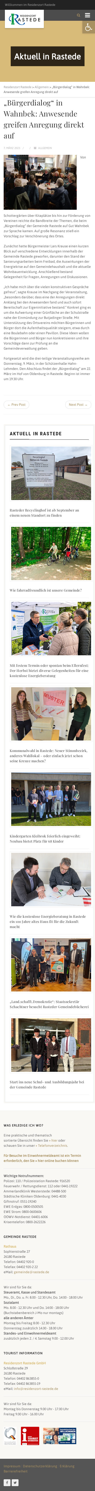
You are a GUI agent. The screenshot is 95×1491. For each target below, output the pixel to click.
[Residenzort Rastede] (24, 19)
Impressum (12, 1466)
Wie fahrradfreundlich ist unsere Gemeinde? (46, 590)
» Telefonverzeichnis (51, 1145)
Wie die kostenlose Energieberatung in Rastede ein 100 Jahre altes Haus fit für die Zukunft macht (48, 921)
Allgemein (45, 147)
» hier (53, 1140)
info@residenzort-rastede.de (36, 1389)
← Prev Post (16, 405)
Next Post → (78, 405)
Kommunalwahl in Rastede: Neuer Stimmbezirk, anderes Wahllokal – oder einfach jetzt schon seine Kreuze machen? (49, 755)
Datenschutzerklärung (40, 1466)
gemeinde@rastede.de (31, 1272)
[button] (88, 27)
